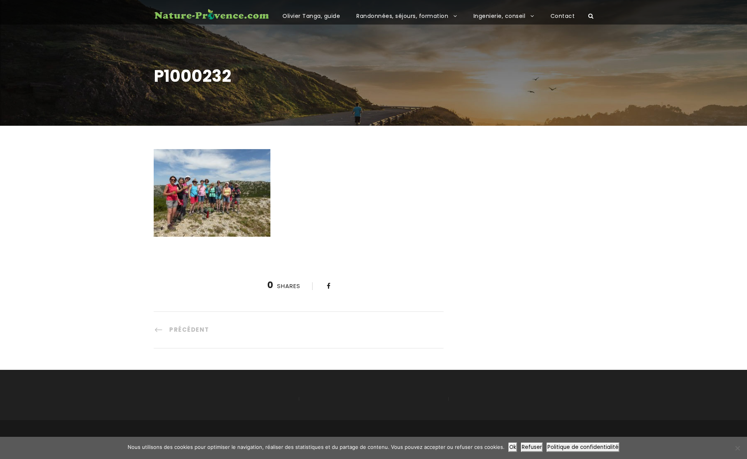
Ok (512, 447)
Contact (563, 16)
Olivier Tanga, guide (311, 16)
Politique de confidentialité (583, 447)
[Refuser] (737, 448)
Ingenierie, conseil (499, 16)
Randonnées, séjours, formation (402, 16)
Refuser (532, 447)
